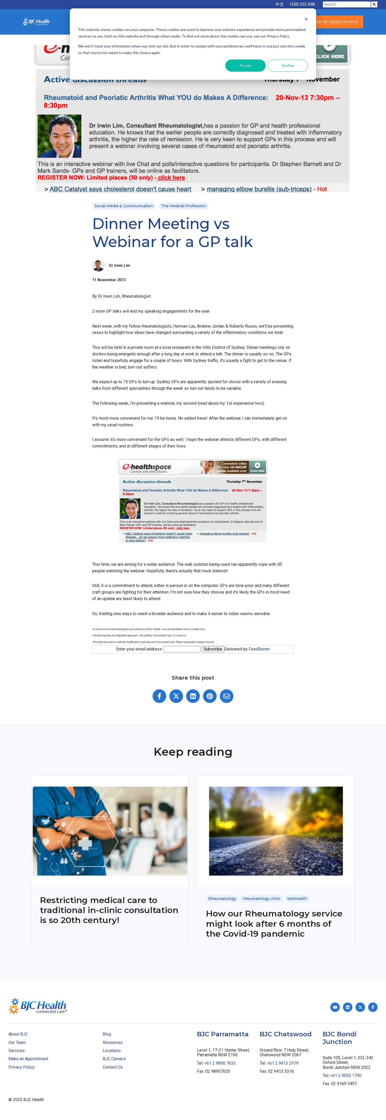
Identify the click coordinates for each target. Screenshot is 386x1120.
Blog (107, 1034)
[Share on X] (176, 696)
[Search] (374, 4)
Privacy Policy (21, 1067)
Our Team (17, 1042)
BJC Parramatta (223, 1034)
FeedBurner (259, 649)
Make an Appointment (28, 1058)
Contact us (179, 635)
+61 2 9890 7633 (220, 1063)
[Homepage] (36, 22)
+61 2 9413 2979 (283, 1063)
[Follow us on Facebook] (373, 1007)
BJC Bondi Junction (340, 1038)
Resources (113, 1042)
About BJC (18, 1034)
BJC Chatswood (286, 1034)
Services (16, 1050)
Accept (245, 65)
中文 (279, 4)
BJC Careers (114, 1058)
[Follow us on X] (360, 1007)
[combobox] (347, 4)
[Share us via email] (226, 696)
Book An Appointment (334, 21)
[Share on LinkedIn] (193, 696)
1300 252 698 (302, 4)
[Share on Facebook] (159, 696)
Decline (288, 65)
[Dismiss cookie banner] (306, 20)
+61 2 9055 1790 (346, 1075)
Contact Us (113, 1067)
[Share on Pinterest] (210, 696)
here (259, 403)
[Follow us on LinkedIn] (347, 1007)
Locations (112, 1050)
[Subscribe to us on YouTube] (335, 1007)
